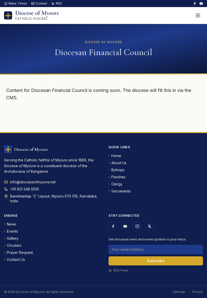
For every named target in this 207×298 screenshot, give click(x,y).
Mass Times (18, 3)
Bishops (116, 170)
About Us (117, 163)
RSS (59, 3)
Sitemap (179, 292)
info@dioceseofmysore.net (33, 182)
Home (115, 156)
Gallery (11, 238)
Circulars (12, 245)
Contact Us (14, 259)
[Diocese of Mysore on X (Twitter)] (149, 226)
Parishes (117, 177)
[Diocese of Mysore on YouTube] (201, 3)
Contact (41, 3)
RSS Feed (121, 270)
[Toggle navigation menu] (198, 15)
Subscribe (156, 261)
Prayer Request (18, 252)
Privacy (197, 292)
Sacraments (120, 191)
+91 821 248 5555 (24, 189)
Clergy (115, 184)
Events (11, 231)
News (10, 224)
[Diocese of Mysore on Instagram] (137, 226)
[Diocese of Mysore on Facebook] (194, 3)
